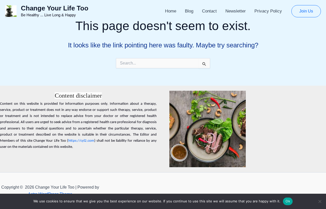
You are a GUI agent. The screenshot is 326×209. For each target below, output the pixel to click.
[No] (319, 201)
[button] (306, 11)
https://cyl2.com (81, 141)
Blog (189, 11)
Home (170, 11)
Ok (288, 201)
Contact (209, 11)
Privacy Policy (268, 11)
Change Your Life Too (54, 8)
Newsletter (235, 11)
